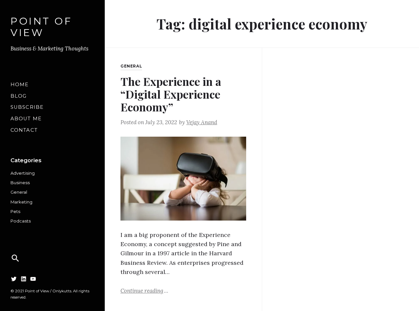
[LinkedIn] (23, 279)
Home (19, 84)
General (18, 192)
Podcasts (20, 221)
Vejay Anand (201, 122)
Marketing (21, 201)
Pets (15, 211)
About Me (26, 119)
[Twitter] (13, 279)
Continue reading (144, 290)
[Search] (15, 258)
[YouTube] (33, 279)
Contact (24, 130)
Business (20, 182)
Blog (18, 96)
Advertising (22, 173)
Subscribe (27, 107)
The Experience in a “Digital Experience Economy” (170, 94)
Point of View (41, 27)
